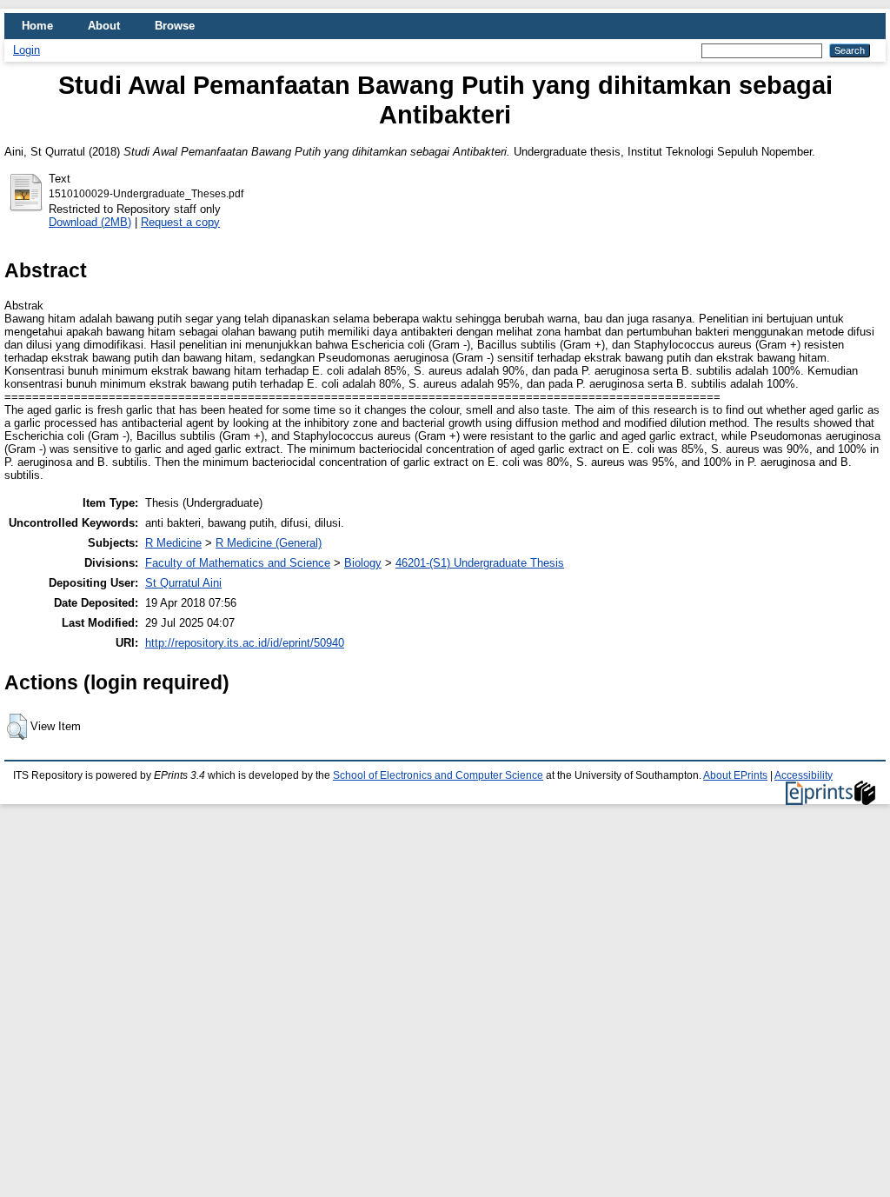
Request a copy (180, 222)
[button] (17, 727)
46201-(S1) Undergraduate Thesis (479, 562)
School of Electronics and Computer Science (438, 775)
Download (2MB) (90, 222)
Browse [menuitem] (175, 25)
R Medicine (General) (269, 542)
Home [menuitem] (37, 25)
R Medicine (173, 542)
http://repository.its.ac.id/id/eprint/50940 (244, 642)
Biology (363, 562)
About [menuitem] (104, 25)
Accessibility (803, 775)
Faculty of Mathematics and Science (237, 562)
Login (26, 50)
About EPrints (735, 775)
